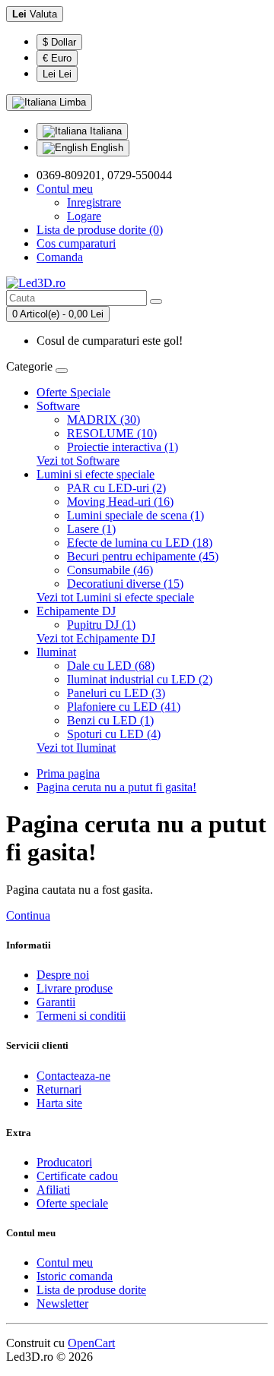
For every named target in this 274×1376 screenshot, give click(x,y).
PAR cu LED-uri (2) (116, 487)
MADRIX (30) (103, 419)
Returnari (59, 1089)
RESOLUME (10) (112, 433)
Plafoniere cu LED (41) (123, 706)
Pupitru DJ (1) (101, 624)
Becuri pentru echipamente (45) (142, 556)
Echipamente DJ (76, 610)
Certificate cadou (77, 1175)
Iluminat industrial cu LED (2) (139, 679)
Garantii (56, 1002)
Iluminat (56, 651)
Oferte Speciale (73, 392)
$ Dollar (59, 42)
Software (58, 405)
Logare (84, 216)
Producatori (64, 1162)
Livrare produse (75, 988)
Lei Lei (57, 74)
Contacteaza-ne (73, 1075)
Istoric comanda (75, 1276)
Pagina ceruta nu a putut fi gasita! (116, 787)
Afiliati (53, 1189)
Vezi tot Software (78, 460)
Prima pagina (68, 773)
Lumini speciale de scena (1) (135, 515)
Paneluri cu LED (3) (116, 692)
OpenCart (91, 1343)
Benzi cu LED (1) (110, 720)
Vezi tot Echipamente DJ (96, 638)
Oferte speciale (72, 1203)
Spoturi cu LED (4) (114, 733)
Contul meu (65, 1262)
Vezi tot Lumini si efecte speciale (115, 597)
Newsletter (62, 1303)
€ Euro (57, 58)
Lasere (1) (91, 528)
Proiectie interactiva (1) (122, 446)
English (105, 147)
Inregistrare (94, 202)
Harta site (59, 1103)
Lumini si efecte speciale (96, 474)
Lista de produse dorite (91, 1289)
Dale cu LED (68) (111, 665)
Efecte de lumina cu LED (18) (139, 542)
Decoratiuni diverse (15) (125, 583)
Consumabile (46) (110, 569)
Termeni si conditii (81, 1015)
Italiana (104, 131)
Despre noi (63, 974)
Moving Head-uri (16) (120, 501)
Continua (28, 915)
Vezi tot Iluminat (76, 747)
